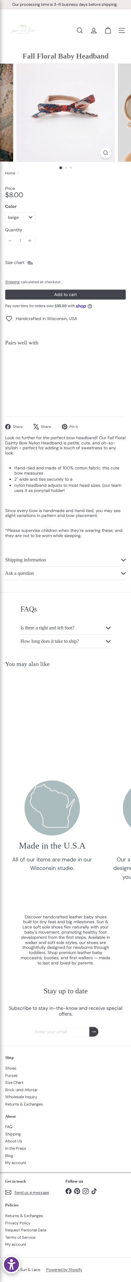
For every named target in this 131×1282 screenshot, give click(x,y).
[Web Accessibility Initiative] (11, 1264)
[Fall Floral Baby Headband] (65, 371)
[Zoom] (105, 152)
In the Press (15, 1148)
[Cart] (108, 30)
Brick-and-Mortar (21, 1089)
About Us (13, 1141)
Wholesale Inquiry (21, 1096)
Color (11, 206)
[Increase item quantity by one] (30, 241)
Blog (9, 1155)
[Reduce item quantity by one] (10, 241)
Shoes (10, 1068)
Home (10, 173)
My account (15, 1162)
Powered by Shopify (64, 1269)
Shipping (12, 282)
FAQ (8, 1126)
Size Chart (14, 1082)
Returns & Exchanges (24, 1104)
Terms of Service (20, 1237)
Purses (11, 1075)
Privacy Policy (17, 1223)
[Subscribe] (93, 1032)
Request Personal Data (25, 1230)
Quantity (13, 230)
